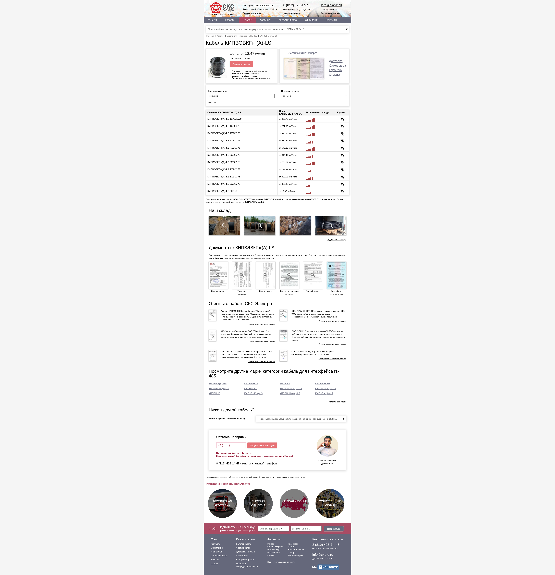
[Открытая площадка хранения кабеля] (224, 225)
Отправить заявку (330, 13)
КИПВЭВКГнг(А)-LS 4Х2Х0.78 (223, 147)
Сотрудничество (288, 20)
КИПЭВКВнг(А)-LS (290, 393)
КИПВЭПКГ (250, 388)
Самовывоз (337, 65)
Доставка (265, 20)
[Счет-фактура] (265, 275)
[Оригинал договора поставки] (289, 275)
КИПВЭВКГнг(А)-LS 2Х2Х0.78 (223, 133)
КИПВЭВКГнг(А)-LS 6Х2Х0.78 (223, 162)
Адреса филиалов (252, 13)
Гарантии (335, 70)
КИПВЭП (285, 383)
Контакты (331, 20)
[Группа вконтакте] (325, 567)
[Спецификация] (313, 275)
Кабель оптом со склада (221, 14)
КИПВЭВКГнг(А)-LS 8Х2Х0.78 (223, 176)
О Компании (311, 20)
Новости (229, 20)
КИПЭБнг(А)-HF (217, 383)
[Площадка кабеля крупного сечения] (295, 225)
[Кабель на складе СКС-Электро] (259, 225)
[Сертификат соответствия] (336, 275)
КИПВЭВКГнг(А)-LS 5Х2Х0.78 (223, 155)
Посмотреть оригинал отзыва (261, 324)
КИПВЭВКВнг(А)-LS (291, 388)
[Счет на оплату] (218, 275)
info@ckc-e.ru (331, 5)
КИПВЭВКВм (322, 383)
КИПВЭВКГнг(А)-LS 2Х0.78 (222, 191)
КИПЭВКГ (214, 393)
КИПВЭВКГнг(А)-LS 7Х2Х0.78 (223, 169)
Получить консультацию (262, 445)
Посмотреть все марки (335, 402)
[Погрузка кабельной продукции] (330, 225)
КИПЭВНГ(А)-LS (253, 393)
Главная (212, 20)
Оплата (334, 74)
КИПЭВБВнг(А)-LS (219, 388)
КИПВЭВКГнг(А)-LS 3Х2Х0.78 (223, 140)
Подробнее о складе (336, 239)
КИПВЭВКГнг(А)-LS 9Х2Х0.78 (223, 184)
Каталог (247, 20)
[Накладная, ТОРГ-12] (242, 275)
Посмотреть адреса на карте (281, 562)
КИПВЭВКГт (251, 383)
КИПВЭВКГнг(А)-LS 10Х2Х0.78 (224, 118)
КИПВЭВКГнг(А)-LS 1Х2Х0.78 (223, 126)
